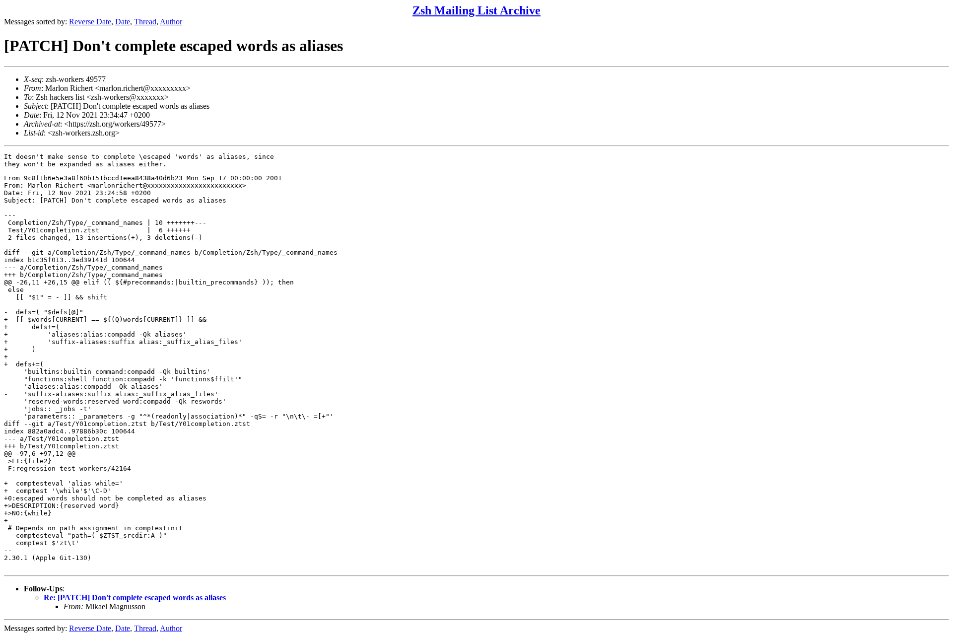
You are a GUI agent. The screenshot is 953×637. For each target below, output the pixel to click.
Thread (145, 21)
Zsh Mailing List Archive (476, 10)
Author (171, 21)
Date (122, 21)
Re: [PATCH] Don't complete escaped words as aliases (135, 597)
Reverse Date (90, 21)
